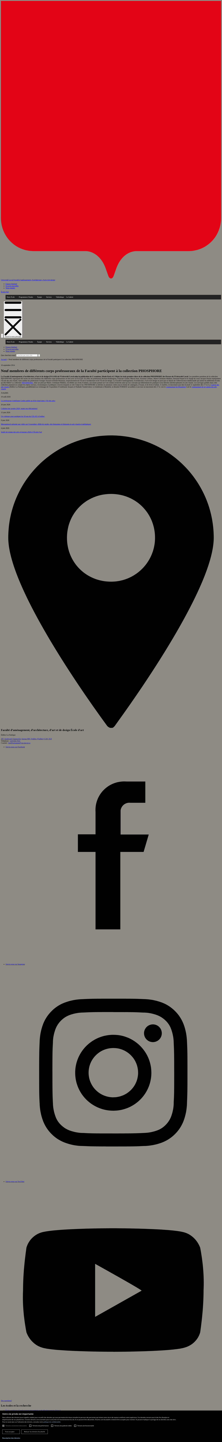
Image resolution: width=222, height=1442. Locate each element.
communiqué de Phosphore (176, 387)
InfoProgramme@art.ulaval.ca (19, 743)
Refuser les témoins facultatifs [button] (34, 1432)
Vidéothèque (60, 297)
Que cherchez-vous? (8, 355)
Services (49, 297)
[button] (11, 1438)
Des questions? (6, 1401)
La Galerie (69, 297)
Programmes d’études (26, 297)
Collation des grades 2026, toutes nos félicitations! (19, 408)
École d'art (5, 292)
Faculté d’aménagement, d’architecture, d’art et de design (34, 280)
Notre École (11, 297)
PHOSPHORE (27, 383)
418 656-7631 (15, 741)
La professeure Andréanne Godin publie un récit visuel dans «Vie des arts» (28, 401)
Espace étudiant (11, 284)
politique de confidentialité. (52, 1422)
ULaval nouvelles (12, 286)
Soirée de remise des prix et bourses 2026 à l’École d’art (21, 432)
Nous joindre (10, 288)
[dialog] (111, 1426)
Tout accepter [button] (10, 1432)
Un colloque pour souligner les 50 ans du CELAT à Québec (23, 416)
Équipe (39, 297)
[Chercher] (2, 336)
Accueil (4, 359)
